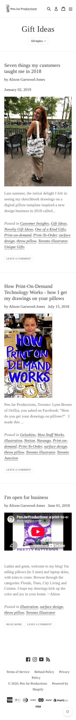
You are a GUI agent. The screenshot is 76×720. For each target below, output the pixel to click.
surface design (55, 446)
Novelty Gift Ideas (18, 229)
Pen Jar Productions (33, 683)
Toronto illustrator (52, 241)
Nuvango (44, 440)
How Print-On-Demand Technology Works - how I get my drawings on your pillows (35, 292)
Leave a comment (18, 258)
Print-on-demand (17, 235)
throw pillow (26, 241)
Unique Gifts (14, 247)
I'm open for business (26, 497)
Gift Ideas (59, 223)
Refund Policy (44, 672)
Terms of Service (18, 672)
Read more (14, 624)
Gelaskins (28, 434)
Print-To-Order (45, 235)
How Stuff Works (51, 434)
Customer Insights (34, 223)
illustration (13, 440)
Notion (29, 440)
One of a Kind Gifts (50, 229)
